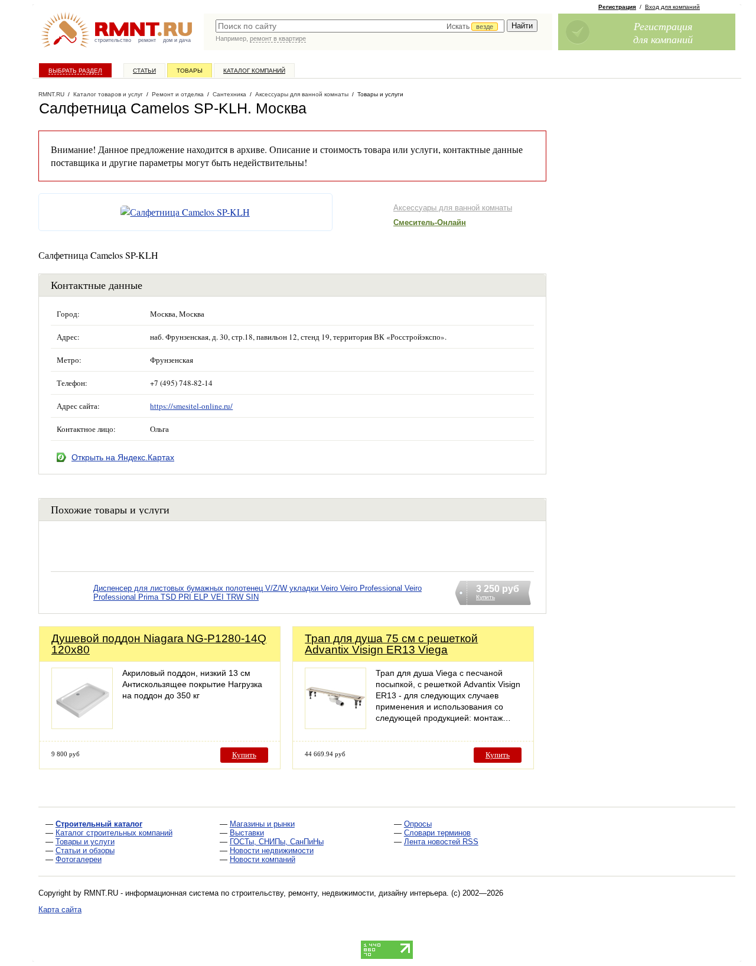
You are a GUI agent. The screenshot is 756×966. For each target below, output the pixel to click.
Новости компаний (262, 859)
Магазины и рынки (262, 823)
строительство (112, 40)
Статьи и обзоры (85, 850)
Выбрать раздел (75, 70)
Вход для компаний (672, 7)
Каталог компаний (254, 70)
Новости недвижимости (272, 850)
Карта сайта (60, 909)
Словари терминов (437, 832)
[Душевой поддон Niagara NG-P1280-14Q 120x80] (82, 725)
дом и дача (177, 40)
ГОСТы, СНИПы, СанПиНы (277, 841)
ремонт (147, 40)
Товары (190, 70)
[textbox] (360, 25)
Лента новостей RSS (441, 841)
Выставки (247, 832)
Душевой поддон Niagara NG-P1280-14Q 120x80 (158, 644)
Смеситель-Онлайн (429, 222)
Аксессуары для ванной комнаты (452, 207)
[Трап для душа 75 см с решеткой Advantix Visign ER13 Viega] (335, 725)
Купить (244, 754)
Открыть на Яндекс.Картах (122, 457)
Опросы (418, 823)
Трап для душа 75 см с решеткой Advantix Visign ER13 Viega (391, 644)
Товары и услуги (85, 841)
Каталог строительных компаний (114, 832)
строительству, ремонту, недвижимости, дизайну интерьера (339, 893)
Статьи (144, 70)
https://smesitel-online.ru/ (191, 406)
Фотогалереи (79, 859)
